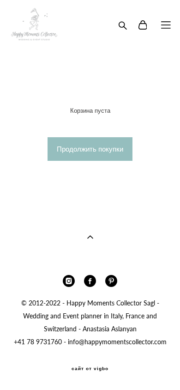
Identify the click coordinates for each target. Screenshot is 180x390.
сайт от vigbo (90, 368)
